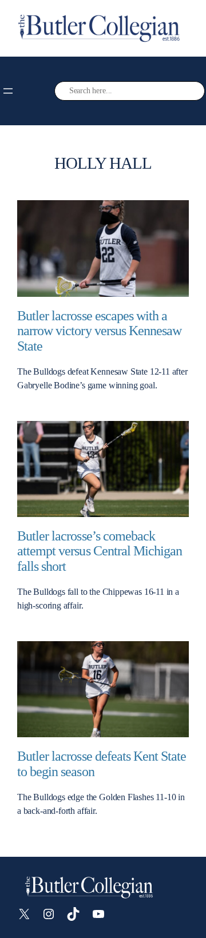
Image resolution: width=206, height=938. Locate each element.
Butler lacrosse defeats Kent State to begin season (101, 764)
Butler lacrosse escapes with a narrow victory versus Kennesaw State (99, 330)
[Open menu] (8, 91)
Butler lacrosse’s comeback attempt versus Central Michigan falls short (99, 551)
